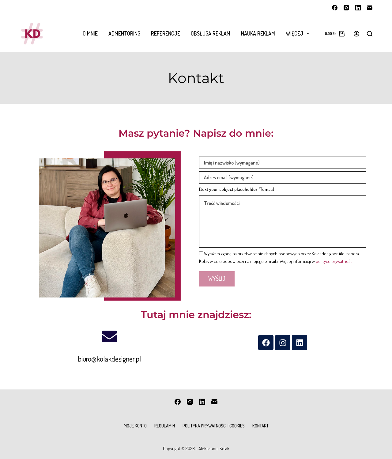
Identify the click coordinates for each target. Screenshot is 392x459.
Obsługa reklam (210, 33)
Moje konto (135, 426)
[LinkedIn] (358, 7)
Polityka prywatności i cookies (214, 426)
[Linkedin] (299, 342)
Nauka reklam (258, 33)
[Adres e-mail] (369, 7)
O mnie (90, 33)
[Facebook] (334, 7)
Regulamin (164, 426)
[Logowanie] (356, 33)
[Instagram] (346, 7)
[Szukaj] (369, 33)
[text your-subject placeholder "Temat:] (236, 189)
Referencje (165, 33)
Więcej (294, 33)
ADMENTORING (124, 33)
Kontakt (260, 426)
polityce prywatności (334, 261)
